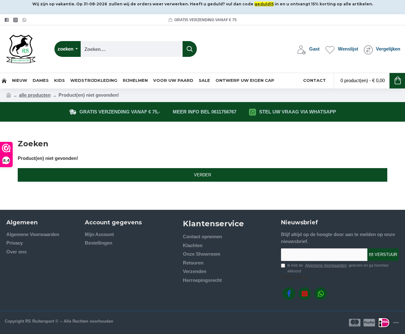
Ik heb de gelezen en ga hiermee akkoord (338, 268)
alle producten (35, 95)
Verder (202, 175)
